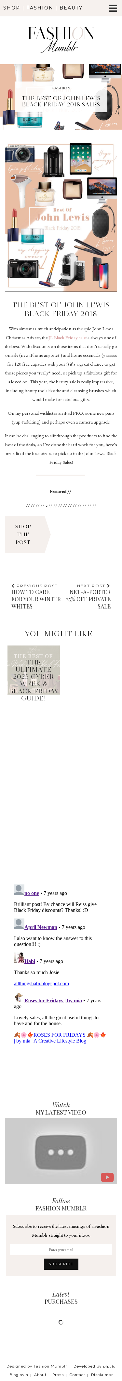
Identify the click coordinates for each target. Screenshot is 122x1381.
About (40, 1374)
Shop (11, 8)
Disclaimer (102, 1374)
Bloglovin (18, 1374)
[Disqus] (61, 781)
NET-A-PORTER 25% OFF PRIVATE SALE (88, 596)
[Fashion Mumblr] (61, 31)
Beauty (71, 8)
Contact (77, 1374)
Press (58, 1374)
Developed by (95, 1366)
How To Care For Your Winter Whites (36, 596)
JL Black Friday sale (67, 337)
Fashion (39, 8)
